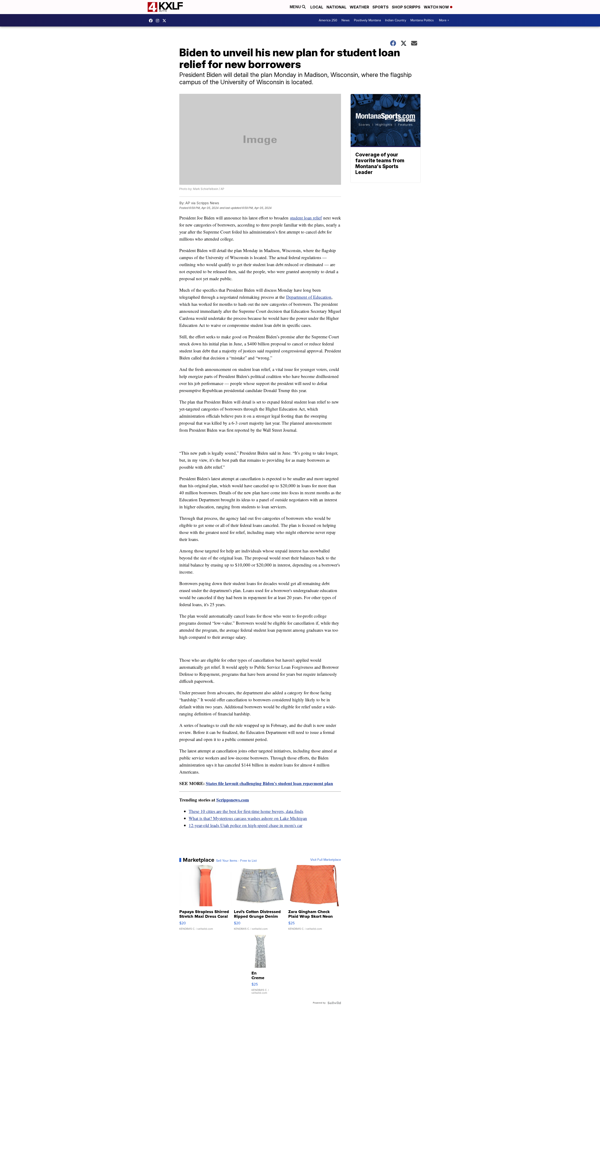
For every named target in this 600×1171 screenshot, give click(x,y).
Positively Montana (367, 20)
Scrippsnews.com (232, 800)
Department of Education (308, 297)
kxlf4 (152, 21)
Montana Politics (422, 20)
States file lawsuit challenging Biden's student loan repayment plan (269, 783)
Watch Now (437, 7)
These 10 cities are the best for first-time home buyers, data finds (246, 811)
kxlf (165, 21)
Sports (380, 7)
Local (316, 7)
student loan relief (306, 218)
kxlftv (158, 21)
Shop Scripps (406, 7)
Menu (296, 7)
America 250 (328, 20)
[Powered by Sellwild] (334, 1003)
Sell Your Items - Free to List (236, 860)
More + (444, 20)
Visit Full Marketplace (325, 859)
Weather (359, 7)
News (345, 20)
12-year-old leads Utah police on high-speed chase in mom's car (245, 825)
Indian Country (395, 20)
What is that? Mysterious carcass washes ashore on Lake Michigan (248, 818)
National (336, 7)
